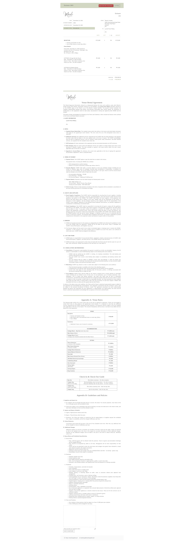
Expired (117, 5)
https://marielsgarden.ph (72, 537)
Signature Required (107, 5)
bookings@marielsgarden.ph (87, 537)
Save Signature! (69, 531)
